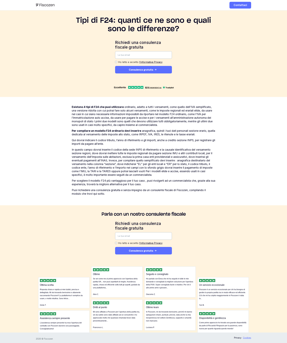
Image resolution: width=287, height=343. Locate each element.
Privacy (237, 337)
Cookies (247, 337)
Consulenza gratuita (141, 69)
